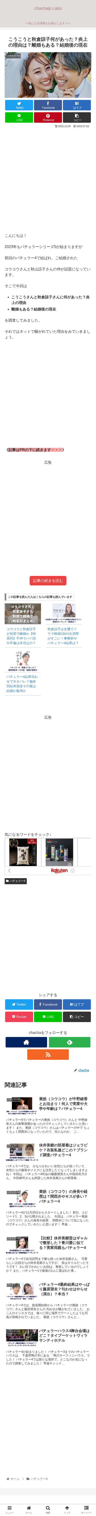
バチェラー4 (17, 881)
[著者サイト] (26, 1042)
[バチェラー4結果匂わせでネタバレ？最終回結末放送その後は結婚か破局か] (23, 661)
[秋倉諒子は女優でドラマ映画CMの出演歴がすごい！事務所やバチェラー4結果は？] (64, 613)
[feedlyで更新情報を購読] (70, 1042)
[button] (86, 823)
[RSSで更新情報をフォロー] (48, 1054)
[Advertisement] (48, 179)
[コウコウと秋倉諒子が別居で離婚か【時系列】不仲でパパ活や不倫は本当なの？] (23, 613)
